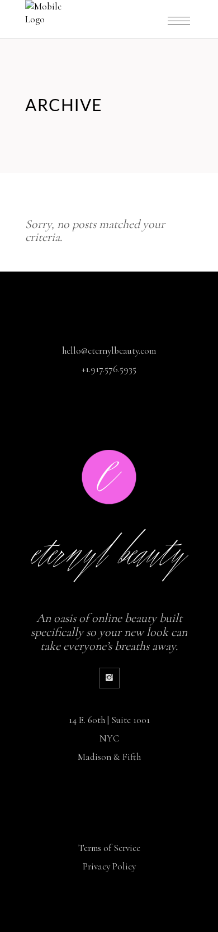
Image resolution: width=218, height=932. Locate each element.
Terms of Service (109, 848)
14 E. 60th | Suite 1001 (109, 720)
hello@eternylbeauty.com (109, 350)
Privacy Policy (109, 866)
